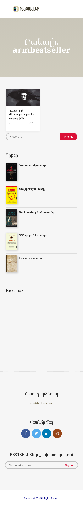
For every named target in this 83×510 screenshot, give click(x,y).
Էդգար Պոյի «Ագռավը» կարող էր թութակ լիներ (21, 114)
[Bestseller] (26, 9)
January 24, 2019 (27, 123)
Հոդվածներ (14, 123)
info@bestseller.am (41, 403)
